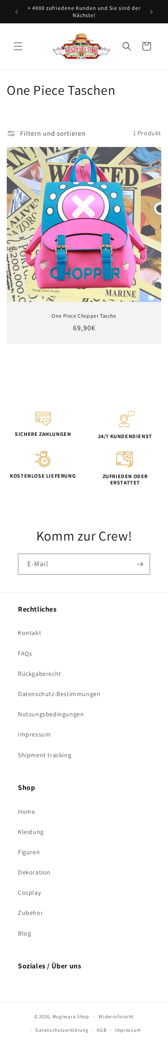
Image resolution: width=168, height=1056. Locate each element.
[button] (18, 46)
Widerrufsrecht (116, 1016)
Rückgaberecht (39, 674)
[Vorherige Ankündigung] (16, 12)
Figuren (29, 852)
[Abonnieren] (140, 564)
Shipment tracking (44, 755)
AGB (101, 1030)
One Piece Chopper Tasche (84, 315)
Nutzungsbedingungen (51, 714)
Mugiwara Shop (70, 1016)
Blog (24, 933)
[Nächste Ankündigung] (151, 12)
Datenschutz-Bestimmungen (59, 694)
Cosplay (29, 892)
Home (26, 812)
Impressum (34, 734)
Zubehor (30, 913)
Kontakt (29, 633)
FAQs (25, 653)
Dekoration (34, 872)
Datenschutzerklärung (61, 1030)
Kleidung (31, 832)
